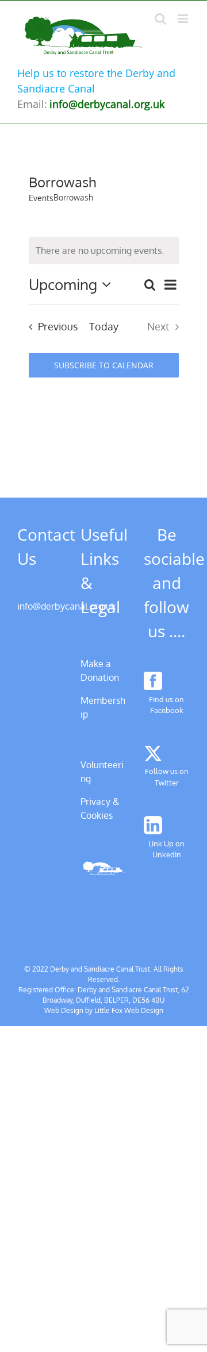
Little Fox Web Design (128, 1010)
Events (41, 198)
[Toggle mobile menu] (184, 19)
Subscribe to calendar (104, 365)
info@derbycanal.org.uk (66, 606)
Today (103, 326)
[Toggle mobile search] (160, 19)
